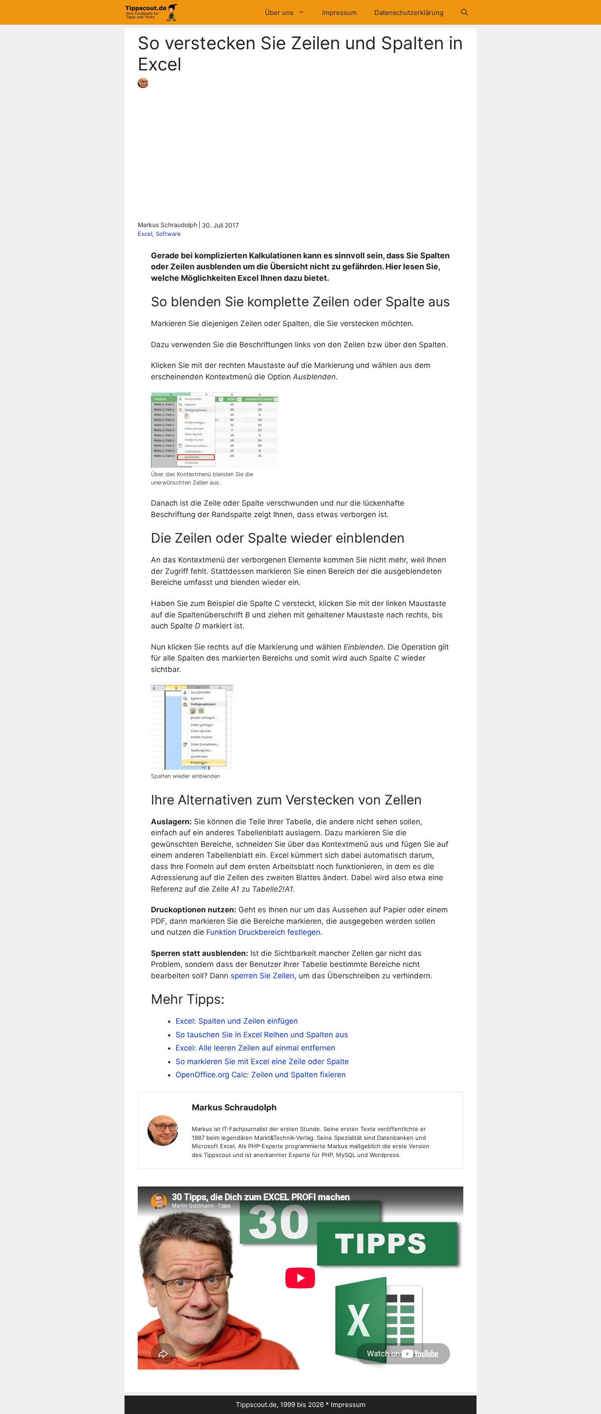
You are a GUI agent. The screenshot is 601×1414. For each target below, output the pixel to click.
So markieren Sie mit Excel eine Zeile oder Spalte (262, 1061)
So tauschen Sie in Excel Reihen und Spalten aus (262, 1034)
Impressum (339, 12)
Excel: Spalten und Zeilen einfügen (237, 1021)
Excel (145, 233)
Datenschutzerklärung (408, 12)
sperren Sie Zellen (262, 975)
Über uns (279, 12)
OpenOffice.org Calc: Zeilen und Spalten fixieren (261, 1074)
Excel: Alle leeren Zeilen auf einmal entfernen (255, 1047)
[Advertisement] (300, 154)
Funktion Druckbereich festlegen (263, 932)
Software (168, 233)
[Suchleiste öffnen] (464, 12)
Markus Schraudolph (234, 1107)
